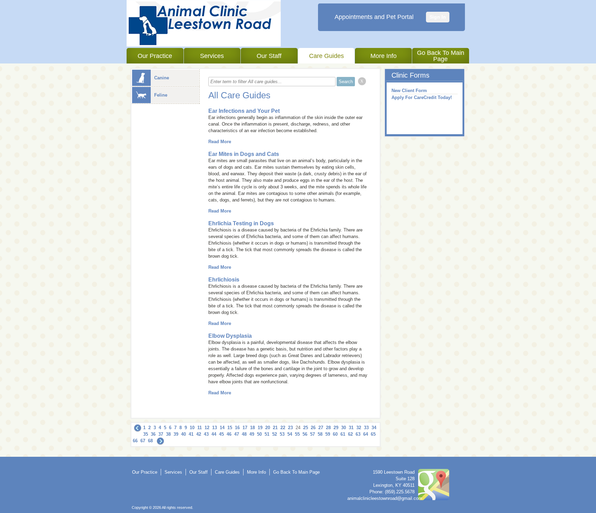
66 (135, 440)
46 (229, 434)
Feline (160, 95)
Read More (219, 141)
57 (312, 434)
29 (336, 427)
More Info (383, 55)
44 (213, 434)
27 (320, 427)
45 (221, 434)
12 (207, 427)
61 (342, 434)
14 (222, 427)
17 (244, 427)
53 (282, 434)
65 (373, 434)
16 (237, 427)
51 (267, 434)
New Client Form (409, 90)
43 (206, 434)
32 (358, 427)
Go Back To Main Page (440, 55)
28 (328, 427)
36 (153, 434)
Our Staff (269, 55)
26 (313, 427)
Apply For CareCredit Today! (421, 97)
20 (267, 427)
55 (297, 434)
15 (229, 427)
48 (244, 434)
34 (373, 427)
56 (304, 434)
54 (289, 434)
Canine (161, 77)
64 (365, 434)
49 (251, 434)
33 (366, 427)
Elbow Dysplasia (230, 336)
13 (214, 427)
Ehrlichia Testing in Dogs (241, 223)
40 (183, 434)
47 (236, 434)
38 (168, 434)
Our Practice (155, 55)
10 (192, 427)
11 (199, 427)
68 (150, 440)
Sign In (437, 17)
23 (290, 427)
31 (351, 427)
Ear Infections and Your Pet (244, 111)
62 (350, 434)
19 (260, 427)
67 (142, 440)
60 (335, 434)
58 (320, 434)
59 (327, 434)
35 (145, 434)
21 (275, 427)
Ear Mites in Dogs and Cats (243, 154)
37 (160, 434)
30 (343, 427)
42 (198, 434)
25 (305, 427)
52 (274, 434)
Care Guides (326, 55)
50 (259, 434)
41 (191, 434)
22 (282, 427)
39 (175, 434)
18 (252, 427)
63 (358, 434)
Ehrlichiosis (223, 280)
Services (212, 55)
